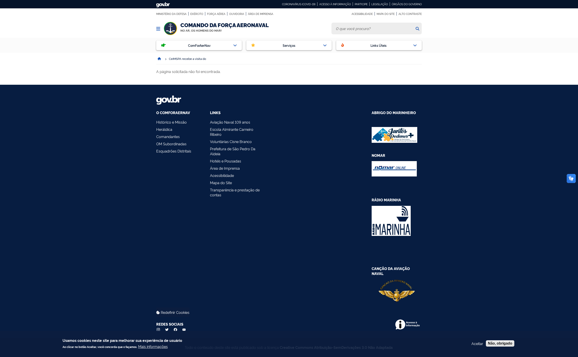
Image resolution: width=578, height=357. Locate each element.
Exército (196, 14)
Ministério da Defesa (171, 14)
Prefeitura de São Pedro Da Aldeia (232, 151)
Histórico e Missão (171, 122)
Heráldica (164, 129)
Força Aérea (216, 14)
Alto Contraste (410, 14)
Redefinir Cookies (174, 312)
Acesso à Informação (335, 4)
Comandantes (168, 136)
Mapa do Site (386, 14)
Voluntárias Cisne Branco (231, 141)
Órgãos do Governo (407, 4)
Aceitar (477, 343)
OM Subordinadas (171, 143)
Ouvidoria (236, 14)
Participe (361, 4)
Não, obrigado (500, 343)
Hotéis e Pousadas (225, 160)
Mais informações (153, 346)
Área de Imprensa (260, 14)
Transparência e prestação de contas (235, 192)
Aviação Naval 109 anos (230, 122)
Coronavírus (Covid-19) (298, 4)
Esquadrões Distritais (173, 150)
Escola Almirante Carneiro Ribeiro (231, 132)
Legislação (379, 4)
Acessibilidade (362, 14)
